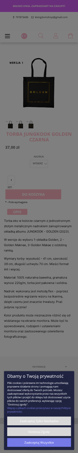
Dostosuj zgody (39, 432)
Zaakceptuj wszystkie (39, 442)
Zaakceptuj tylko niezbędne (39, 421)
